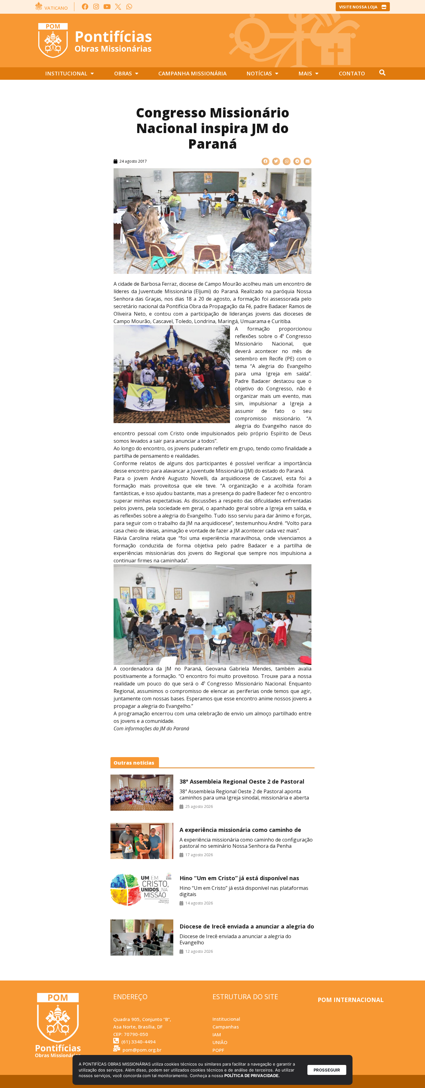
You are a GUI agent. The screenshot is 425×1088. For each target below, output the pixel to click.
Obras (123, 73)
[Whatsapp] (129, 7)
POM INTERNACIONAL (351, 1000)
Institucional (66, 73)
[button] (265, 161)
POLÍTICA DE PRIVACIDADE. (252, 1075)
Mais (305, 73)
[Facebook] (85, 7)
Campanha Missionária (192, 73)
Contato (352, 73)
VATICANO (56, 8)
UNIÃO (220, 1042)
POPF (218, 1050)
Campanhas (226, 1027)
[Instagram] (96, 7)
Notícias (259, 73)
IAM (217, 1034)
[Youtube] (107, 7)
